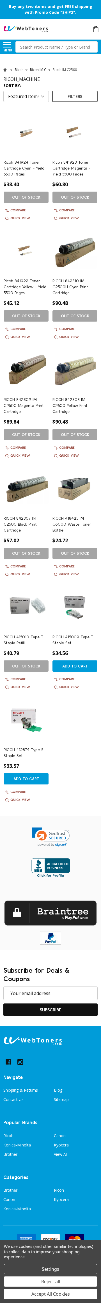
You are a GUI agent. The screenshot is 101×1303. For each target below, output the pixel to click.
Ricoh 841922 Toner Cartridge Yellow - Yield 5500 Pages (25, 287)
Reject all (50, 1281)
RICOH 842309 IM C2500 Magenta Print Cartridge (24, 405)
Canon (60, 1135)
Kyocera (61, 1145)
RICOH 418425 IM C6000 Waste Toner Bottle (71, 524)
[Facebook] (8, 1062)
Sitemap (61, 1099)
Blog (58, 1090)
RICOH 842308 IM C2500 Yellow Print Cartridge (70, 405)
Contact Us (13, 1099)
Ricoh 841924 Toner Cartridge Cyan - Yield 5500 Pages (24, 168)
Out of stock (26, 197)
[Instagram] (20, 1062)
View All (61, 1154)
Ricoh (8, 1135)
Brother (10, 1154)
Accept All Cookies (50, 1294)
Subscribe (50, 1009)
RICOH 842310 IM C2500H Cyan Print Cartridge (70, 287)
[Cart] (95, 29)
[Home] (5, 69)
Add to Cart (75, 666)
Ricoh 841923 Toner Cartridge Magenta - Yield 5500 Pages (71, 168)
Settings (50, 1269)
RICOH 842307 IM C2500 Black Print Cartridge (20, 524)
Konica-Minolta (17, 1145)
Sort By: (12, 85)
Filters (75, 96)
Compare (18, 210)
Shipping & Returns (20, 1090)
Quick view (20, 218)
